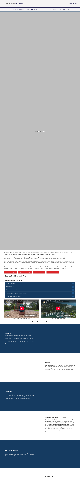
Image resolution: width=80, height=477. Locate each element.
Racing (50, 9)
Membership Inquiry (10, 272)
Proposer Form (39, 272)
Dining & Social (57, 9)
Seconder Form (52, 272)
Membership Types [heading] (10, 283)
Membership (34, 9)
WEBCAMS (20, 3)
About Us (13, 9)
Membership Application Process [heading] (13, 296)
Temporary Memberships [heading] (12, 290)
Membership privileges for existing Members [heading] (16, 293)
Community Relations (23, 9)
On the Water (42, 9)
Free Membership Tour (18, 276)
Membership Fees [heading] (10, 286)
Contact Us (66, 9)
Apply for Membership (25, 272)
